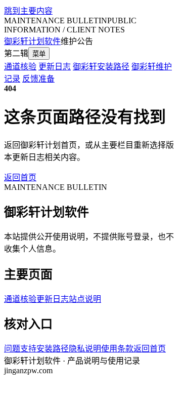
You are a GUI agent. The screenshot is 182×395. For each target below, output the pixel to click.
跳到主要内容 (28, 11)
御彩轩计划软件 (32, 41)
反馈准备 (38, 78)
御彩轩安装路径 (101, 66)
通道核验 (20, 66)
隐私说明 (85, 348)
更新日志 (54, 66)
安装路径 (52, 348)
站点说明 (85, 299)
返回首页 (20, 177)
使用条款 (117, 348)
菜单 (39, 54)
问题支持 (20, 348)
